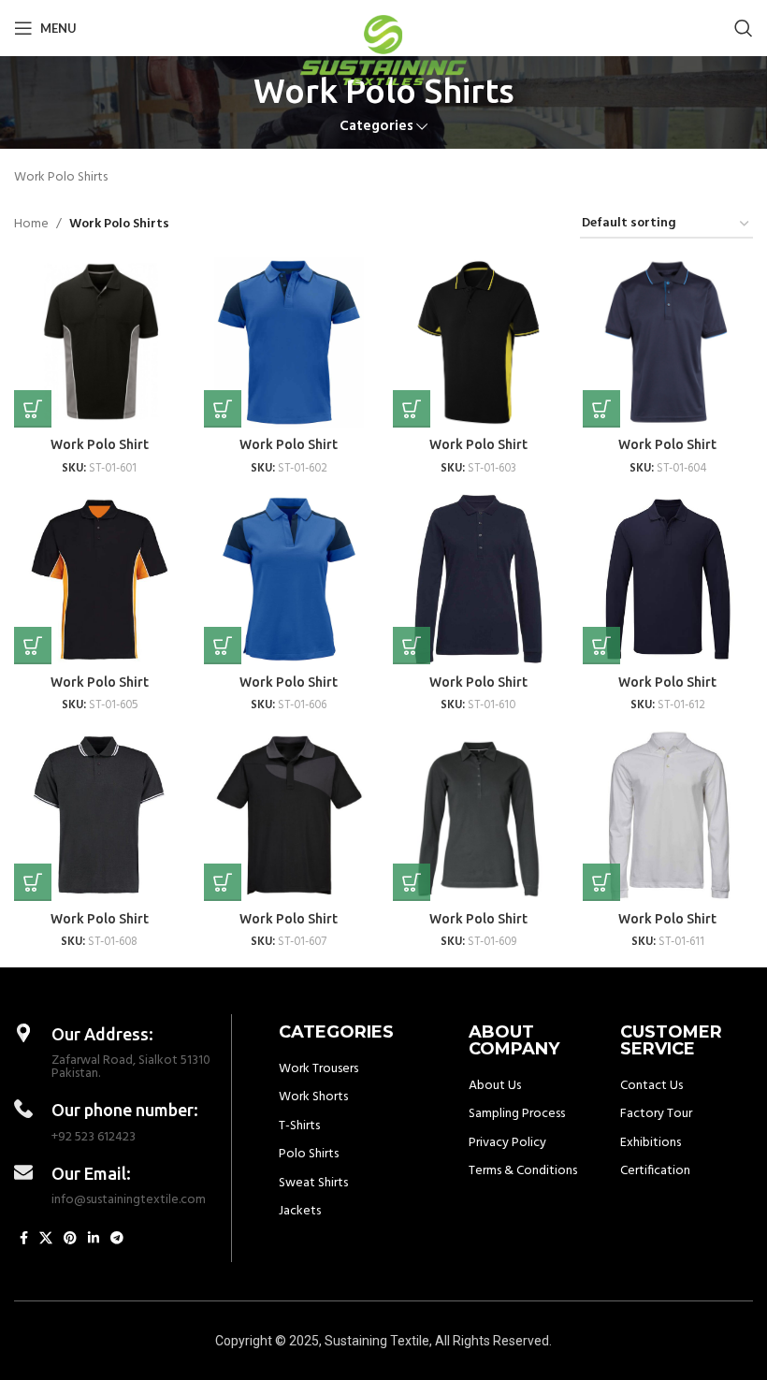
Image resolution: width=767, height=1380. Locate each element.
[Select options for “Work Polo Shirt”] (32, 409)
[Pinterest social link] (70, 1239)
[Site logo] (384, 50)
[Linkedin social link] (93, 1239)
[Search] (743, 28)
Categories (376, 127)
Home (31, 224)
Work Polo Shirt (100, 444)
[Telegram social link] (117, 1239)
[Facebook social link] (24, 1239)
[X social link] (46, 1239)
